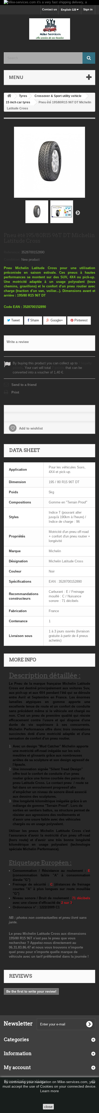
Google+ (56, 320)
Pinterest (80, 320)
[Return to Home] (9, 96)
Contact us (49, 9)
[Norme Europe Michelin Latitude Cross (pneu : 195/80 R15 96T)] (62, 212)
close (48, 1107)
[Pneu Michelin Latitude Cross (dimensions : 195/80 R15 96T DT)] (37, 212)
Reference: (12, 252)
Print (15, 392)
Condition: (12, 259)
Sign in (88, 9)
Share (34, 320)
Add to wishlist (30, 428)
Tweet (15, 320)
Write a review (18, 342)
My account (17, 1067)
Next (77, 212)
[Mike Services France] (49, 29)
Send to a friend (24, 385)
